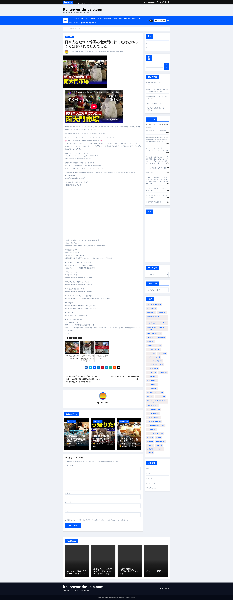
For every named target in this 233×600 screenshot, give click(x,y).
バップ (150, 396)
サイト (67, 511)
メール (68, 502)
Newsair (122, 597)
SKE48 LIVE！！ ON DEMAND (156, 337)
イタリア (95, 52)
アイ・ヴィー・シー (153, 349)
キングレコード (152, 369)
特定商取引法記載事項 (88, 23)
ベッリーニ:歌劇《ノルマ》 (155, 103)
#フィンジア (151, 308)
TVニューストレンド (76, 18)
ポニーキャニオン (153, 413)
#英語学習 (151, 312)
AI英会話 (161, 312)
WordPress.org (151, 488)
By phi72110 (74, 52)
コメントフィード (152, 483)
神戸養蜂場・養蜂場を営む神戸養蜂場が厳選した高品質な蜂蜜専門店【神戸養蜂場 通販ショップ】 (157, 139)
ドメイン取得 (151, 384)
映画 (109, 52)
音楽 (118, 52)
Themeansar (131, 597)
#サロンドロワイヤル (154, 304)
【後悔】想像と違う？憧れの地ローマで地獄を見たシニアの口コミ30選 (102, 440)
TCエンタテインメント (154, 345)
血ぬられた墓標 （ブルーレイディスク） (76, 572)
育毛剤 (150, 445)
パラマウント (160, 396)
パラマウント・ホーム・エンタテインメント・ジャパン (156, 401)
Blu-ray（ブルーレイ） (132, 18)
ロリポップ (151, 429)
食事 (122, 52)
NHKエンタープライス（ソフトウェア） (156, 328)
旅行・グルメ (90, 18)
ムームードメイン (153, 417)
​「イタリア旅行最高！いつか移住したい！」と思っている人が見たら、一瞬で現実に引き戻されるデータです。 (157, 181)
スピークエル (151, 376)
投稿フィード (150, 478)
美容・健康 (118, 18)
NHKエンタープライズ (154, 333)
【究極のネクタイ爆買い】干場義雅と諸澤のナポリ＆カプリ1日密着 (76, 440)
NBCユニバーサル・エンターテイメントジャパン (156, 323)
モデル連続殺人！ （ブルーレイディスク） (129, 571)
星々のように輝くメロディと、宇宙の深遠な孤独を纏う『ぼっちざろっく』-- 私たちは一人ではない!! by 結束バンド (157, 160)
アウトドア (151, 353)
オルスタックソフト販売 (154, 361)
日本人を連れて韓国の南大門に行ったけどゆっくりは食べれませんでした (101, 44)
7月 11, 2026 (134, 446)
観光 (113, 52)
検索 (149, 57)
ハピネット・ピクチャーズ (155, 392)
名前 (67, 493)
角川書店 (150, 449)
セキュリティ (151, 380)
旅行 (105, 52)
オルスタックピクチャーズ (155, 365)
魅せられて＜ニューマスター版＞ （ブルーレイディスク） (157, 90)
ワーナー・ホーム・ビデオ (155, 433)
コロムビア (151, 372)
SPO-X (150, 341)
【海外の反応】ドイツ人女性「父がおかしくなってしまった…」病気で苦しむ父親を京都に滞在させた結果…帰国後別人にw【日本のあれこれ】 (83, 379)
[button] (168, 20)
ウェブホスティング (153, 357)
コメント (69, 465)
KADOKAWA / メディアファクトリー (156, 317)
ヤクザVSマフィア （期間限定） (157, 131)
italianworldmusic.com (83, 9)
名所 (101, 52)
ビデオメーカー (152, 406)
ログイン (149, 473)
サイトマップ (73, 23)
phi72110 (104, 402)
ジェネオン (163, 372)
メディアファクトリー (154, 421)
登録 (147, 469)
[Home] (65, 20)
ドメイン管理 (151, 388)
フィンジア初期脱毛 (153, 410)
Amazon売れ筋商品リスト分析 (156, 168)
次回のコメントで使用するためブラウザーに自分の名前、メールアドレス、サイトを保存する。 (98, 520)
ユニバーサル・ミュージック (155, 425)
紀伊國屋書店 (160, 441)
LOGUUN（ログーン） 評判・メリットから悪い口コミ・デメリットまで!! (157, 150)
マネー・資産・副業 (104, 18)
